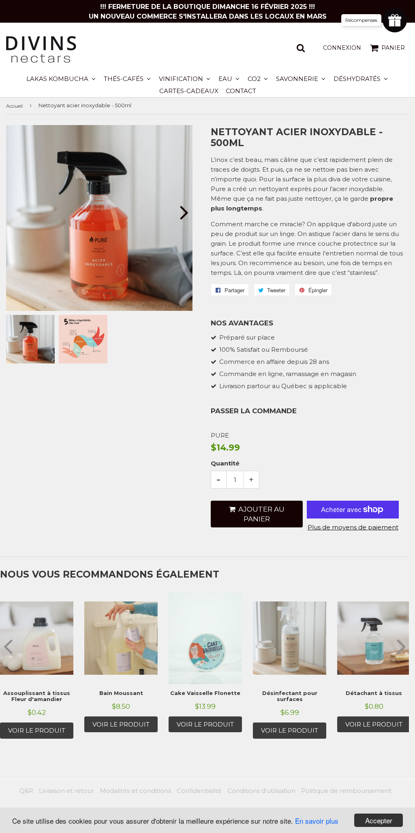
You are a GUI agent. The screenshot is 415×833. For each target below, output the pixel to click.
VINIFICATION (182, 79)
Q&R (26, 791)
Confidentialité (199, 791)
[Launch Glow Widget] (395, 20)
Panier (393, 47)
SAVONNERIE (298, 79)
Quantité (225, 463)
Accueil (14, 106)
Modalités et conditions (135, 791)
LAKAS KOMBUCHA (58, 79)
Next (179, 212)
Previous (19, 212)
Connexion (342, 47)
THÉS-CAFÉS (124, 79)
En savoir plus (316, 821)
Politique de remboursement (346, 791)
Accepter (378, 820)
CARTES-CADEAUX (188, 91)
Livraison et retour (66, 791)
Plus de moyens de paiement (353, 527)
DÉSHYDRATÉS (358, 79)
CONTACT (241, 91)
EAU (226, 79)
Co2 (255, 79)
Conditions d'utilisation (261, 791)
